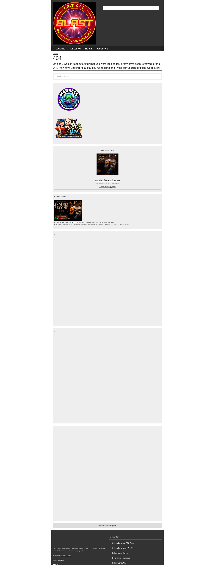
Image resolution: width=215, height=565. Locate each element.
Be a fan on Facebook (121, 558)
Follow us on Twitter (120, 553)
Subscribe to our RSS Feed (123, 543)
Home (55, 53)
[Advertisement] (66, 278)
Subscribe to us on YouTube (123, 548)
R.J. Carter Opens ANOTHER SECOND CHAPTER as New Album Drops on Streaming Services (84, 222)
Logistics (60, 48)
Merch (88, 48)
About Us (61, 560)
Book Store (102, 48)
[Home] (74, 22)
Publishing (75, 48)
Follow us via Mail (119, 562)
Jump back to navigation (107, 525)
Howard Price (66, 555)
